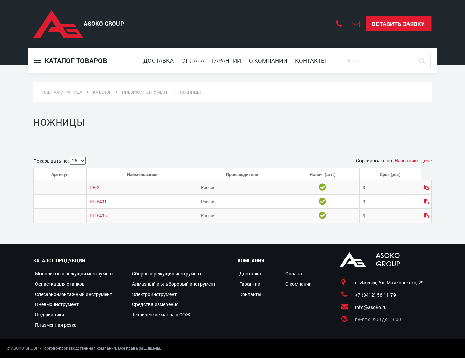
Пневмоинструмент (57, 304)
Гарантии (226, 60)
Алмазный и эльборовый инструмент (174, 284)
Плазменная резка (56, 325)
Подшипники (49, 314)
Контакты (310, 60)
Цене (426, 160)
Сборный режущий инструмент (167, 273)
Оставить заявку (398, 24)
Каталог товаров (75, 60)
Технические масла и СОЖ (161, 314)
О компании (268, 60)
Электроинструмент (154, 294)
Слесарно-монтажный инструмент (73, 294)
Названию (407, 160)
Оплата (192, 60)
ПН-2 (94, 187)
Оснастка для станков (60, 284)
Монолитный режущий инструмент (74, 273)
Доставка (158, 60)
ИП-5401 (98, 201)
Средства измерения (155, 304)
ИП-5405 (98, 215)
